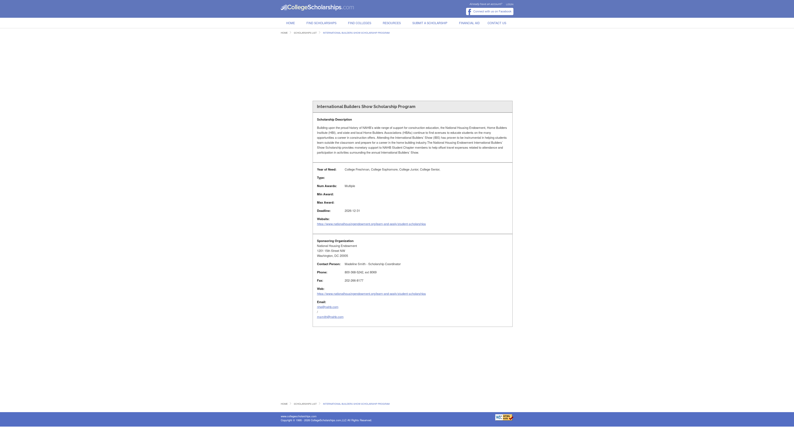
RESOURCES (392, 23)
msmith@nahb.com (330, 316)
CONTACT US (497, 23)
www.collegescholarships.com (299, 416)
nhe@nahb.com (327, 307)
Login (509, 4)
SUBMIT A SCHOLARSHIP (429, 23)
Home (290, 23)
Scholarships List (305, 32)
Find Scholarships (321, 23)
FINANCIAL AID (469, 23)
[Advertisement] (356, 67)
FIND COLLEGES (359, 23)
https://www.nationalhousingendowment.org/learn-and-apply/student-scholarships (371, 224)
